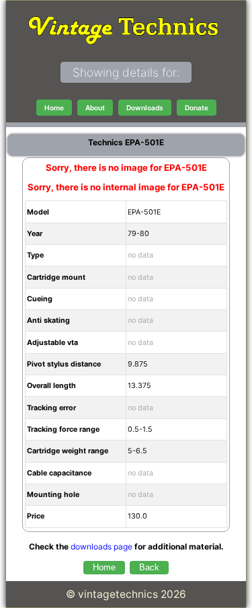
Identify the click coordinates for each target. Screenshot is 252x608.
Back (149, 567)
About (95, 108)
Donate (196, 108)
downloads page (101, 546)
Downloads (144, 108)
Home (54, 108)
